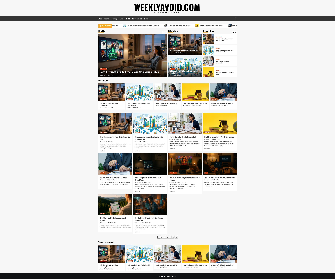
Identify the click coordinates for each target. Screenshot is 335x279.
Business (107, 19)
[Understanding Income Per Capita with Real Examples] (132, 55)
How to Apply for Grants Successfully (158, 25)
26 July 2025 (215, 180)
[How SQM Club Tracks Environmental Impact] (115, 204)
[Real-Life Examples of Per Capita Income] (208, 61)
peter (102, 75)
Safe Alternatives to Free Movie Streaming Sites (184, 50)
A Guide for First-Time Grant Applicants (223, 25)
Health (128, 19)
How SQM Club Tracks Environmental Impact (113, 219)
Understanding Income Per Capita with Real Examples (122, 25)
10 (173, 237)
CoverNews (163, 276)
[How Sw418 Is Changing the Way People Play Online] (150, 204)
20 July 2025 (145, 222)
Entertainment (137, 19)
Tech (122, 19)
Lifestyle (115, 19)
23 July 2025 (110, 222)
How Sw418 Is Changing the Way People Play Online (149, 219)
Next (176, 237)
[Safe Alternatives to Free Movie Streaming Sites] (185, 44)
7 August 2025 (223, 105)
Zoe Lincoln (187, 105)
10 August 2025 (195, 105)
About (100, 19)
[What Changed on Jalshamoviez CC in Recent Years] (150, 164)
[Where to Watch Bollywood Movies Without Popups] (185, 164)
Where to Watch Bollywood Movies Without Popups (185, 178)
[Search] (235, 18)
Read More (102, 150)
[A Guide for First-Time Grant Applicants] (208, 72)
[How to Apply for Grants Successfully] (208, 50)
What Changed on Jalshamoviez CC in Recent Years (148, 178)
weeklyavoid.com (167, 7)
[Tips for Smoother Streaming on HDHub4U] (220, 164)
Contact (146, 19)
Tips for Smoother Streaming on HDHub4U (219, 177)
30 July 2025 (180, 182)
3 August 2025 (146, 182)
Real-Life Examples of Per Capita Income (190, 25)
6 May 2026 (107, 75)
